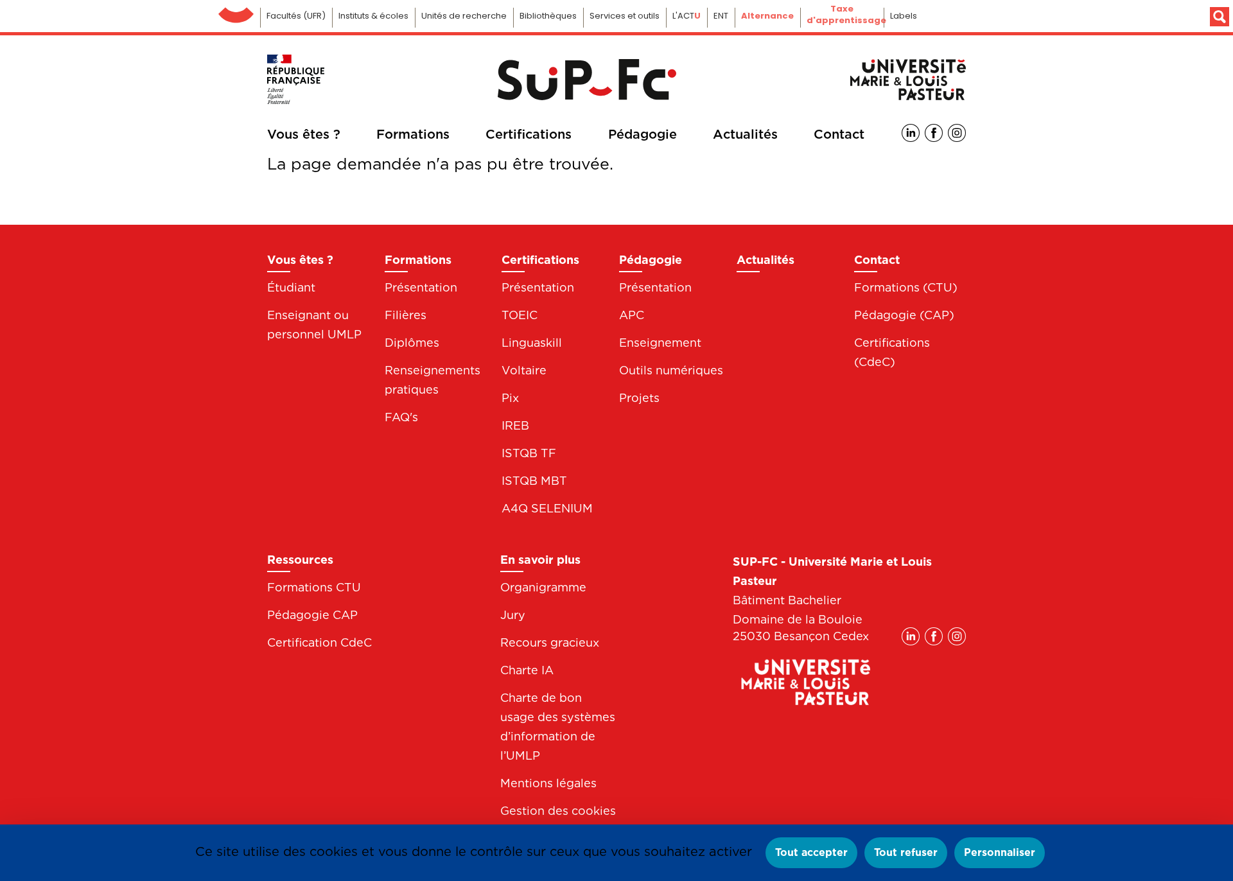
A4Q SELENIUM (547, 508)
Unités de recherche (464, 16)
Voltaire (524, 370)
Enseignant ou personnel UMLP (314, 324)
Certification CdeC (319, 642)
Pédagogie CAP (312, 615)
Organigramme (543, 587)
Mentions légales (548, 783)
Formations (413, 134)
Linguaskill (532, 342)
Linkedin (911, 133)
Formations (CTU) (906, 287)
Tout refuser (906, 852)
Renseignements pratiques (432, 379)
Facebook (934, 133)
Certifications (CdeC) (892, 352)
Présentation (421, 287)
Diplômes (412, 342)
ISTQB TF (529, 453)
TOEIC (520, 315)
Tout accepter (811, 852)
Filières (405, 315)
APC (631, 315)
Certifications (528, 134)
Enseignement (660, 342)
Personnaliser (999, 852)
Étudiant (291, 287)
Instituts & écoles (373, 16)
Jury (512, 615)
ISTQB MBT (534, 480)
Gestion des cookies (558, 810)
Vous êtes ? (303, 134)
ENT (720, 16)
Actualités (745, 134)
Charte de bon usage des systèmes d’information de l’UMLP (557, 726)
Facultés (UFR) (296, 16)
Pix (510, 398)
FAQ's (401, 417)
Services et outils (625, 16)
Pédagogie (642, 134)
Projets (639, 398)
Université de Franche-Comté (236, 12)
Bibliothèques (548, 16)
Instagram (957, 133)
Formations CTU (314, 587)
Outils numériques (671, 370)
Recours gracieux (549, 642)
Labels (903, 16)
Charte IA (527, 670)
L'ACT (686, 16)
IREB (515, 425)
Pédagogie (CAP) (904, 315)
